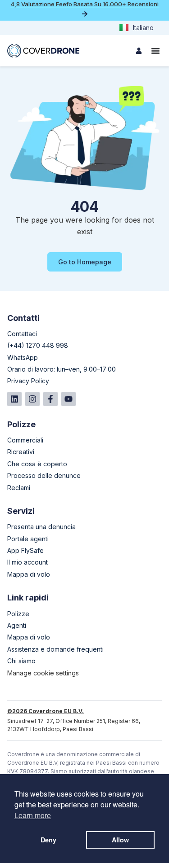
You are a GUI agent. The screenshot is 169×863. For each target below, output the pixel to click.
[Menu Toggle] (155, 50)
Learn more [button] (32, 815)
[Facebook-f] (50, 399)
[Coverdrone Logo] (43, 50)
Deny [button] (48, 839)
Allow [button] (120, 839)
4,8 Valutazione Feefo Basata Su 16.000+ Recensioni (84, 4)
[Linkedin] (14, 399)
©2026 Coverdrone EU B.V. (45, 711)
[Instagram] (32, 399)
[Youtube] (68, 399)
